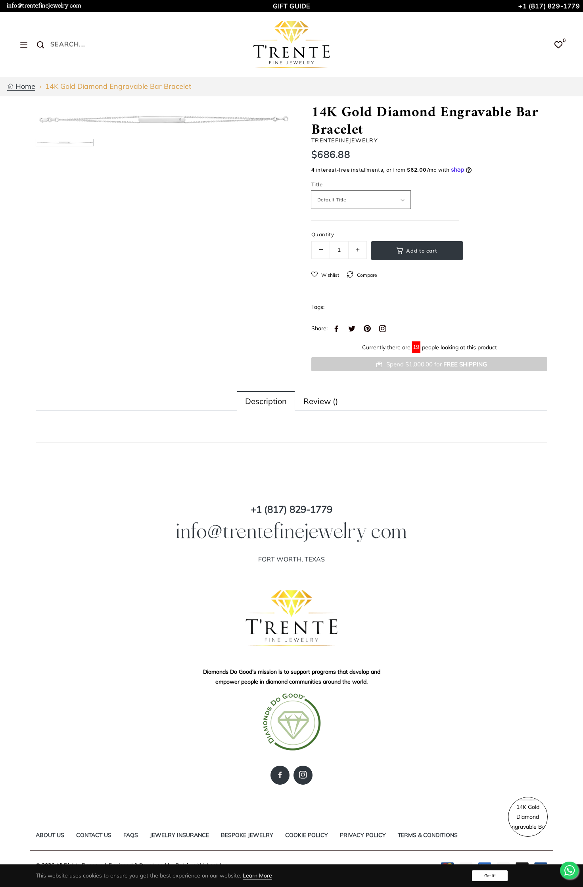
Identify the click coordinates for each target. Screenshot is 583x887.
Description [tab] (266, 401)
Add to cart (421, 250)
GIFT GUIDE (291, 6)
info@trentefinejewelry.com (44, 5)
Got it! (489, 875)
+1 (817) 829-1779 (549, 6)
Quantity (322, 234)
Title (316, 184)
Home (24, 86)
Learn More (257, 875)
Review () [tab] (320, 401)
